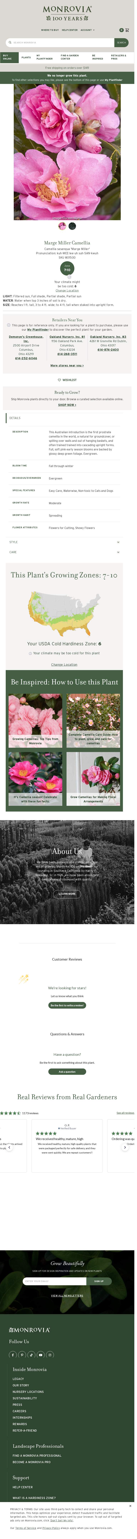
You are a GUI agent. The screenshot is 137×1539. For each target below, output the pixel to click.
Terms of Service (25, 1528)
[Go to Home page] (67, 13)
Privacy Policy (51, 1528)
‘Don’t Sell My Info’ (61, 1520)
